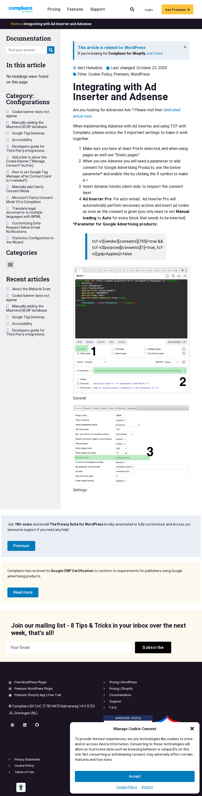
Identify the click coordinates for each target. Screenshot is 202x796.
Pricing (54, 9)
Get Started (114, 673)
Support (97, 9)
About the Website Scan (30, 289)
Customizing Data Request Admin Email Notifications (23, 227)
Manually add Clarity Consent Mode (25, 189)
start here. (155, 53)
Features (75, 9)
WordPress (140, 74)
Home (15, 24)
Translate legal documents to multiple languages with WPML (24, 213)
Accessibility (21, 140)
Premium (121, 74)
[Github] (37, 725)
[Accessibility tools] (21, 787)
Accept (135, 776)
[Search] (50, 50)
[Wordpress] (12, 725)
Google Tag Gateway (28, 133)
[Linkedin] (24, 725)
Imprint (147, 787)
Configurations (28, 102)
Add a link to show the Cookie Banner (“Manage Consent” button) (26, 161)
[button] (192, 728)
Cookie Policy (126, 787)
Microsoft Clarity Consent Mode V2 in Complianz (29, 200)
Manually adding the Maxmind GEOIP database (26, 125)
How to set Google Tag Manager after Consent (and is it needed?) (28, 176)
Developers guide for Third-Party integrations (25, 148)
